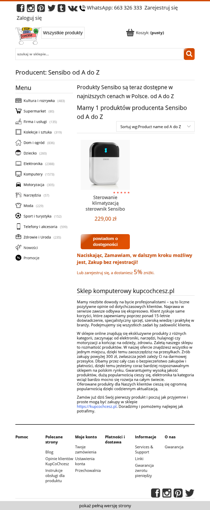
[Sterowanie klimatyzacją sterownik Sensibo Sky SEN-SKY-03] (105, 165)
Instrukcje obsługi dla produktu (55, 475)
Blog (49, 451)
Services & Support (144, 449)
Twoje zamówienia (85, 449)
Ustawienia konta (84, 461)
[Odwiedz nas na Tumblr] (61, 9)
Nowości (31, 247)
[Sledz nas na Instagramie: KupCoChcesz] (31, 9)
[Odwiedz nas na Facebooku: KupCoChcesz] (20, 9)
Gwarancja (174, 446)
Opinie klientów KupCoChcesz (59, 461)
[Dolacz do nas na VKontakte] (73, 9)
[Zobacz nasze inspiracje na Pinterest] (41, 9)
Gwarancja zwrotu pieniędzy (144, 470)
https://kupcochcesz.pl (97, 406)
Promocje (31, 257)
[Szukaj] (189, 54)
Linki (139, 458)
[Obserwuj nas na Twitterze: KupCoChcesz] (51, 9)
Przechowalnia (88, 470)
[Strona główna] (28, 36)
